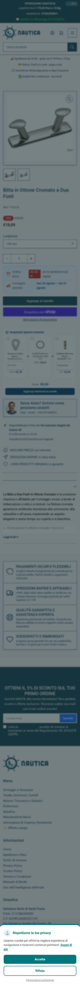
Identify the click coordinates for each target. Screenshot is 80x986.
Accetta (40, 959)
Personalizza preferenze (40, 980)
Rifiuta (40, 971)
